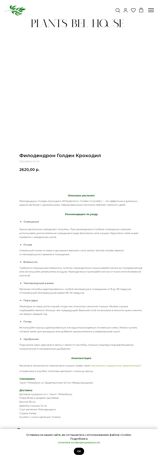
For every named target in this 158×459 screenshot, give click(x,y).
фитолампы (87, 233)
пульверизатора (132, 267)
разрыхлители (82, 331)
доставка (52, 397)
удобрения (63, 348)
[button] (117, 10)
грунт (116, 331)
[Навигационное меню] (151, 10)
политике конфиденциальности (79, 442)
